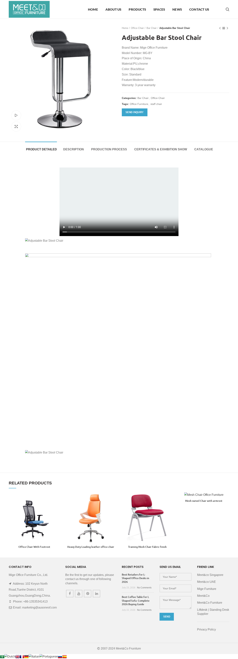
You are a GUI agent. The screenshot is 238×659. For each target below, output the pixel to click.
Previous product (220, 28)
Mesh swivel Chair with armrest (203, 500)
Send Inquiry (135, 112)
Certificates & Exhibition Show (160, 149)
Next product (227, 28)
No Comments (144, 587)
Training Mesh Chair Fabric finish (147, 547)
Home (125, 28)
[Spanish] (64, 656)
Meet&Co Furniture (209, 602)
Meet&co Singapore (210, 574)
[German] (26, 656)
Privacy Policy (206, 629)
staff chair (156, 103)
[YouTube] (78, 593)
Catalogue (203, 149)
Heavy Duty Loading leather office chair (90, 547)
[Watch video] (16, 115)
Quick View (57, 498)
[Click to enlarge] (16, 126)
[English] (17, 656)
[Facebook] (69, 593)
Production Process (109, 149)
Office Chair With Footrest (34, 547)
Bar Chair (152, 28)
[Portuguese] (49, 656)
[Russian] (60, 656)
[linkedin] (96, 593)
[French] (22, 656)
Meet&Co (203, 595)
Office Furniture (139, 103)
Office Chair (137, 28)
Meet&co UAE (206, 581)
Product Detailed (41, 149)
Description (73, 149)
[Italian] (34, 656)
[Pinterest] (87, 593)
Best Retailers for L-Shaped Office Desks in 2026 (135, 578)
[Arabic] (2, 656)
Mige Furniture (206, 588)
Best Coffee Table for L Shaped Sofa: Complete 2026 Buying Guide (135, 600)
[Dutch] (9, 656)
